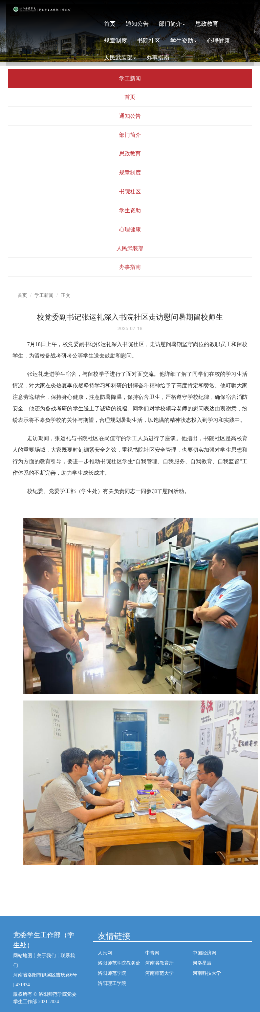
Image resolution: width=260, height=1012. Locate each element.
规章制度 (115, 40)
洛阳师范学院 (112, 972)
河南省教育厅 (159, 962)
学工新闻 (44, 295)
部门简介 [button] (170, 23)
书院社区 (148, 40)
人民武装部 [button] (118, 57)
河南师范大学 (159, 972)
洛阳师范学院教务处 (119, 962)
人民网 (105, 952)
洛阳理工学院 (112, 982)
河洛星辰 (202, 962)
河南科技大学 (207, 972)
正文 (65, 295)
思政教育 (206, 23)
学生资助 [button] (181, 40)
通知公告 (137, 23)
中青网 (152, 952)
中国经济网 (204, 952)
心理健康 (218, 40)
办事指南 (157, 57)
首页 (109, 23)
